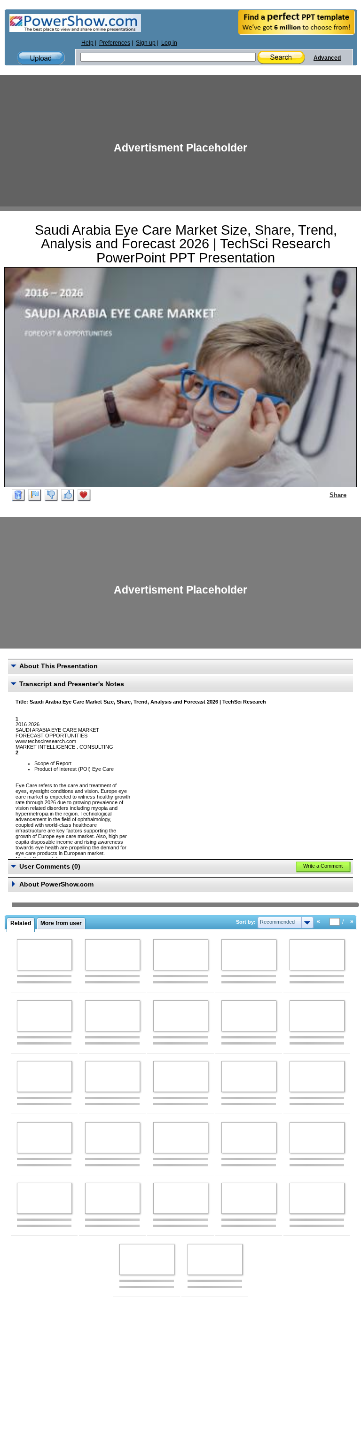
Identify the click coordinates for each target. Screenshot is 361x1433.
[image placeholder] (44, 954)
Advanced (327, 58)
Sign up (146, 43)
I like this (67, 495)
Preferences (114, 43)
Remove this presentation (18, 495)
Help (87, 43)
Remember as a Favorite (84, 495)
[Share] (324, 494)
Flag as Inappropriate (34, 495)
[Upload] (41, 58)
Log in (169, 43)
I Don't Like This (51, 495)
